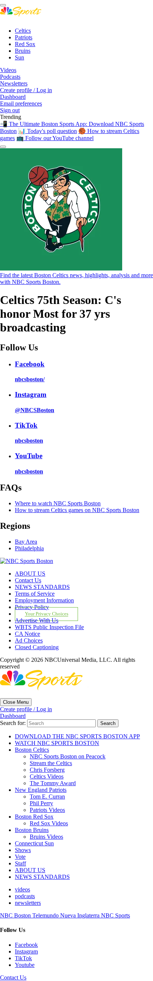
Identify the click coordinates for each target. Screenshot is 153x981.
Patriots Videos (47, 810)
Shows (23, 850)
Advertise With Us (36, 620)
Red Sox (25, 44)
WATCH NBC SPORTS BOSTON (57, 743)
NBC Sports (115, 915)
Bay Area (26, 541)
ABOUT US (30, 573)
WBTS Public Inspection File (49, 627)
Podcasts (10, 77)
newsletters (28, 903)
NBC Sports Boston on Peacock (67, 756)
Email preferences (21, 103)
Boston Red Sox (34, 816)
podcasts (25, 896)
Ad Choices (29, 640)
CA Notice (27, 634)
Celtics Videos (47, 776)
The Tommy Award (53, 783)
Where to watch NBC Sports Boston (58, 503)
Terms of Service (35, 593)
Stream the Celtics (51, 763)
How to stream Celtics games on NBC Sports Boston (77, 510)
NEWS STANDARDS (42, 587)
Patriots (23, 37)
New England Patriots (40, 790)
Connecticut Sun (34, 843)
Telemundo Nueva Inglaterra (66, 915)
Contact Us (28, 580)
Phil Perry (41, 803)
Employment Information (44, 600)
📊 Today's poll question (47, 131)
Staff (20, 863)
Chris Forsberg (47, 770)
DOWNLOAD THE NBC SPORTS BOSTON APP (77, 736)
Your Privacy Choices (46, 614)
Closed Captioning (37, 647)
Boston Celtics (32, 750)
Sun (19, 57)
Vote (20, 857)
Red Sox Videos (49, 823)
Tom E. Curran (47, 796)
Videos (8, 70)
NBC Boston (16, 915)
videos (22, 889)
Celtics (23, 30)
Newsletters (13, 83)
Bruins (22, 51)
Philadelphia (29, 548)
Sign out (10, 110)
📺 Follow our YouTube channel (55, 138)
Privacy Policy (32, 607)
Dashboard (13, 97)
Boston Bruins (32, 830)
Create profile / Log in (26, 90)
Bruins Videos (46, 836)
